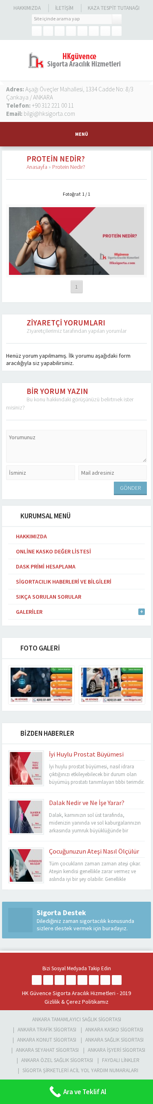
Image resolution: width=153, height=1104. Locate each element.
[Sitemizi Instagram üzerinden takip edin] (71, 31)
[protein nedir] (76, 271)
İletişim (64, 7)
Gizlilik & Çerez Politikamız (76, 1001)
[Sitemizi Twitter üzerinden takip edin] (48, 31)
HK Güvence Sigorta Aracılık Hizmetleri (68, 993)
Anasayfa (37, 166)
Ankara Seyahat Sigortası (47, 1049)
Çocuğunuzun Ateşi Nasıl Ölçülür (94, 851)
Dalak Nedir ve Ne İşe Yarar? (86, 803)
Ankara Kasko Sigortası (114, 1029)
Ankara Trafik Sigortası (47, 1029)
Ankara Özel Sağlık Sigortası (57, 1060)
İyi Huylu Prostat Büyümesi (86, 754)
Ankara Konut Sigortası (46, 1039)
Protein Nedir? (68, 166)
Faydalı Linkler (121, 1060)
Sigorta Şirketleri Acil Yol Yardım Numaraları (80, 1070)
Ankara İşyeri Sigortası (116, 1049)
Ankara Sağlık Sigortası (114, 1039)
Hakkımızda (27, 7)
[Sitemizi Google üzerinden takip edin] (59, 31)
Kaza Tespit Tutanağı (114, 7)
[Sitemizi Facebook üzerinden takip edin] (37, 31)
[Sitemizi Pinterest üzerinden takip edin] (105, 31)
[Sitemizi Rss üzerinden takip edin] (117, 31)
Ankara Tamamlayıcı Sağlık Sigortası (76, 1019)
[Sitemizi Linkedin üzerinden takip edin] (82, 31)
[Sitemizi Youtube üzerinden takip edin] (94, 31)
